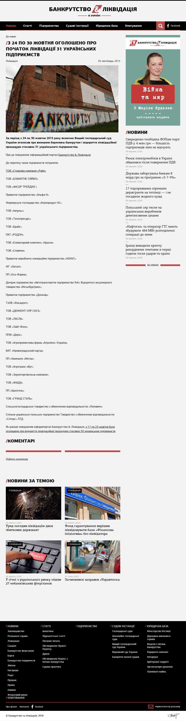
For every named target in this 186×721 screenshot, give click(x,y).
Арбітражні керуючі (158, 661)
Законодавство (16, 631)
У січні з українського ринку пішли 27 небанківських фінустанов (33, 582)
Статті (28, 26)
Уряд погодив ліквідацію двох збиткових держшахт (29, 528)
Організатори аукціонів (160, 666)
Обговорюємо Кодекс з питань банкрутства (55, 660)
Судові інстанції (78, 26)
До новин (11, 36)
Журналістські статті (54, 636)
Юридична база (107, 26)
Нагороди (13, 670)
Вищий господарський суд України (124, 646)
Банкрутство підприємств (21, 660)
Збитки (11, 665)
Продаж (12, 680)
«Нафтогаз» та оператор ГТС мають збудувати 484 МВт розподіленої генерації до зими (152, 230)
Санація (12, 645)
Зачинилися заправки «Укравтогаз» (92, 580)
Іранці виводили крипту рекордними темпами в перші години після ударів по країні (148, 250)
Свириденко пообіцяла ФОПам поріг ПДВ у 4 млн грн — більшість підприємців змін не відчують (153, 143)
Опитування (133, 26)
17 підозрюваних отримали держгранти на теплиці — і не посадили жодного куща (148, 192)
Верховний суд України (124, 652)
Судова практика (52, 666)
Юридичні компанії (157, 652)
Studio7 (173, 716)
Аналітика (48, 631)
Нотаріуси (152, 657)
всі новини (153, 264)
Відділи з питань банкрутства (156, 646)
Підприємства (49, 26)
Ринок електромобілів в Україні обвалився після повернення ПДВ (150, 160)
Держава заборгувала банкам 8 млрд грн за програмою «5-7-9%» (151, 175)
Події (10, 675)
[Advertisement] (153, 293)
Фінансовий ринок (17, 694)
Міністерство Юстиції (159, 631)
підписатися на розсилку (167, 706)
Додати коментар (17, 459)
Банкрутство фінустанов (21, 650)
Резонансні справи (18, 636)
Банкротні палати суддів (125, 657)
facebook (175, 25)
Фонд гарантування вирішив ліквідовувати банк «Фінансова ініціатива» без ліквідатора (89, 530)
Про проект (11, 706)
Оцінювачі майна (156, 671)
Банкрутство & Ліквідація (74, 155)
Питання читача (51, 641)
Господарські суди (122, 631)
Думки (46, 653)
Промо (11, 685)
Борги (11, 655)
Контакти (24, 706)
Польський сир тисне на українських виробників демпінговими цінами (144, 211)
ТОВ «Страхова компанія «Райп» (26, 171)
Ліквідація (15, 490)
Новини (11, 26)
